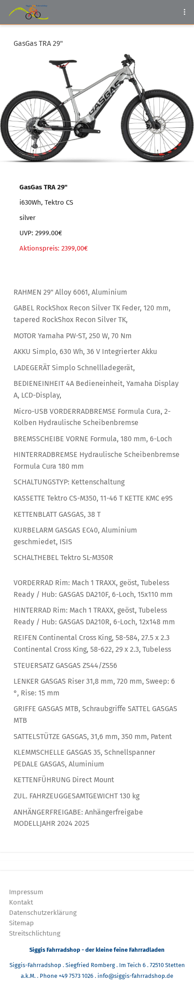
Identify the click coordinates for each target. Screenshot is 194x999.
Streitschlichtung (34, 933)
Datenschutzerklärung (43, 913)
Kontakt (21, 902)
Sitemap (21, 923)
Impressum (26, 892)
